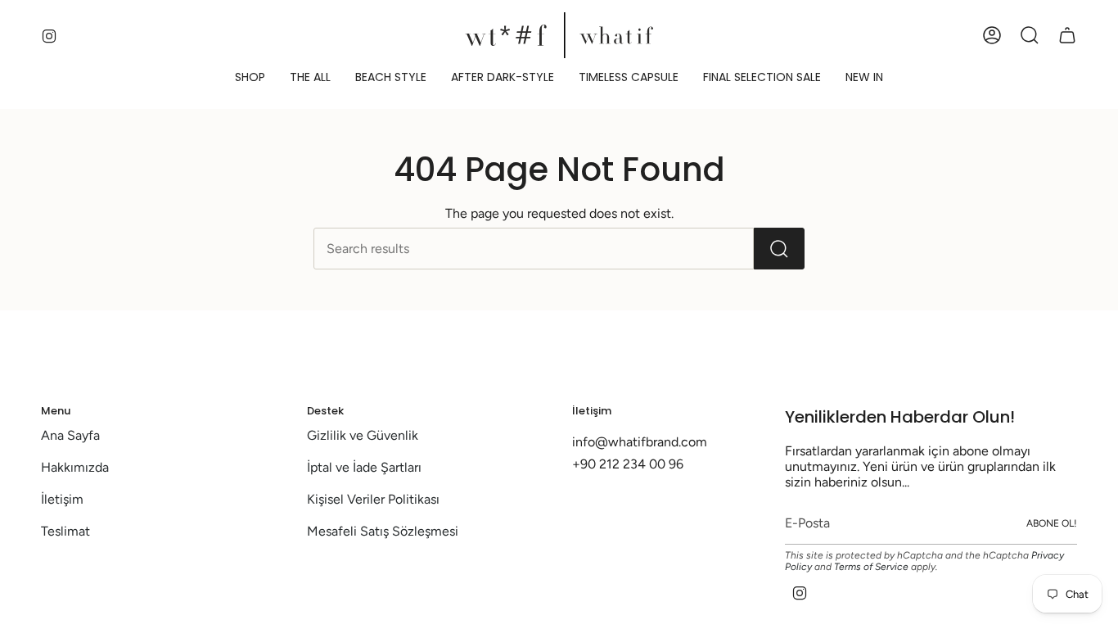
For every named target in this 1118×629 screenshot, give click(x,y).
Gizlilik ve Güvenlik (362, 435)
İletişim (62, 499)
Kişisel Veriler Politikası (373, 499)
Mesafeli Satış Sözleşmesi (382, 531)
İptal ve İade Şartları (364, 467)
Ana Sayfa (70, 435)
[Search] (779, 248)
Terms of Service (871, 566)
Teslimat (65, 531)
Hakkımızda (75, 467)
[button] (250, 77)
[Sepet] (1067, 35)
